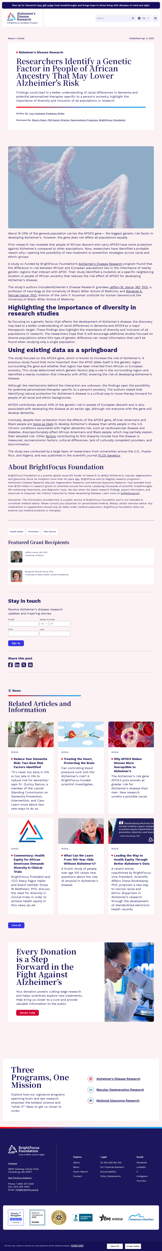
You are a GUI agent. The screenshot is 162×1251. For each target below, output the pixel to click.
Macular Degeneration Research (120, 1089)
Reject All (115, 1246)
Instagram (142, 1176)
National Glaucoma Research (117, 1100)
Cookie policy (77, 1246)
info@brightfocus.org (27, 1189)
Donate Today (27, 1012)
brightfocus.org (130, 493)
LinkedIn (141, 1167)
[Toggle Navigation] (155, 18)
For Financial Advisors (112, 1167)
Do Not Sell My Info (111, 1162)
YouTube (141, 1180)
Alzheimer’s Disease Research (100, 264)
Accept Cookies (133, 1246)
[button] (30, 665)
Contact (77, 1176)
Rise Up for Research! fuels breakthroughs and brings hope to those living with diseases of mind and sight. (81, 5)
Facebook (142, 1162)
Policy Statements (110, 1176)
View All (16, 925)
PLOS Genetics (109, 455)
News (76, 1167)
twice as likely (43, 424)
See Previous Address (20, 1177)
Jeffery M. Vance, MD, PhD (128, 287)
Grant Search (80, 1171)
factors (51, 436)
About (76, 1162)
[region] (81, 1246)
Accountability (108, 1171)
